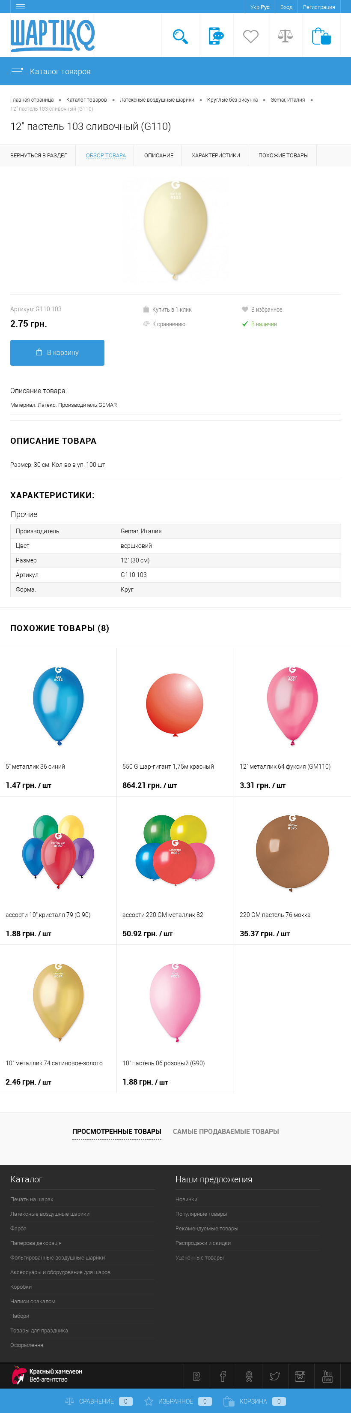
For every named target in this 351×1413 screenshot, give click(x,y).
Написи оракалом (33, 1301)
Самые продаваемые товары (226, 1131)
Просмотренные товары (116, 1131)
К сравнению (168, 323)
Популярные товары (201, 1214)
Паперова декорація (36, 1243)
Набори (19, 1316)
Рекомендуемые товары (207, 1228)
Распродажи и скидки (203, 1243)
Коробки (21, 1287)
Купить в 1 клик (172, 309)
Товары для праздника (39, 1330)
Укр (254, 7)
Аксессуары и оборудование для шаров (60, 1272)
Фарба (18, 1228)
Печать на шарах (31, 1199)
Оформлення (26, 1345)
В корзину (63, 353)
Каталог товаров (59, 71)
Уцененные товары (200, 1257)
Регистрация (319, 7)
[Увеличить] (175, 230)
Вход (286, 7)
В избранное (267, 309)
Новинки (186, 1199)
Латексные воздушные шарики (49, 1214)
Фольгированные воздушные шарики (57, 1257)
